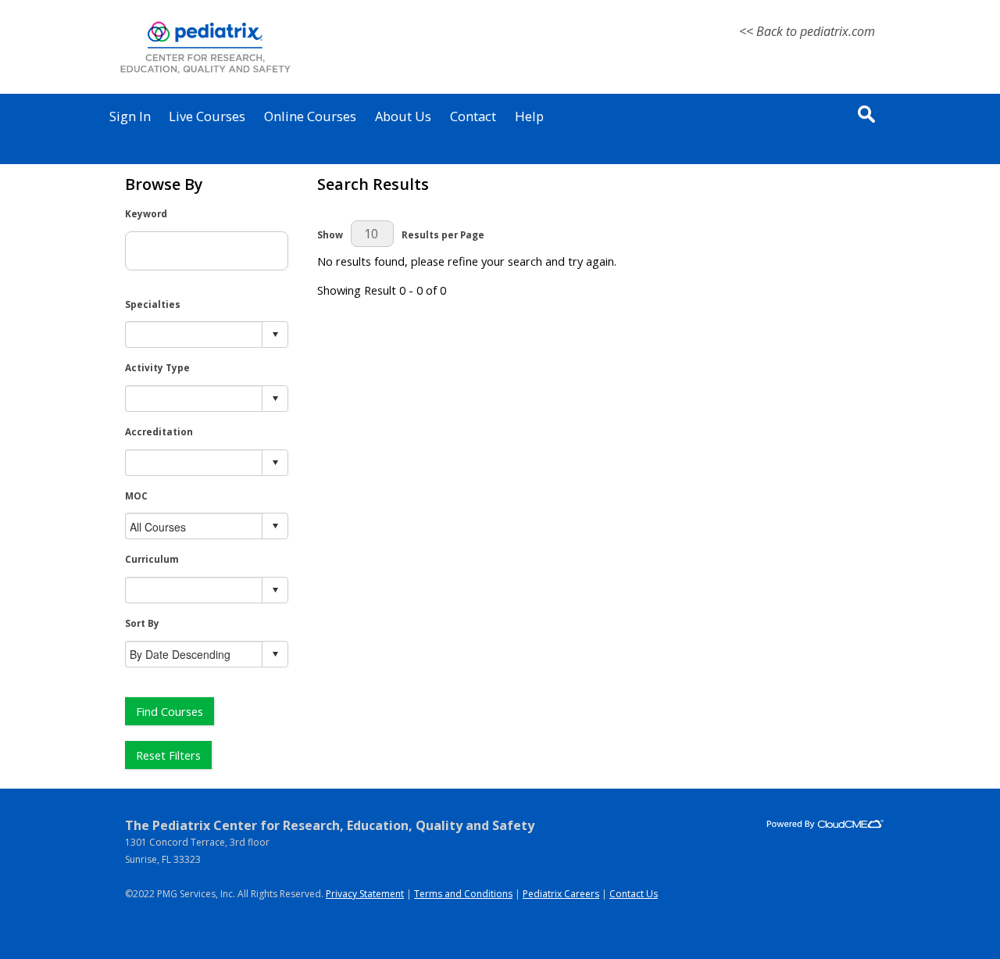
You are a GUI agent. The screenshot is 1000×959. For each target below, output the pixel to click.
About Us (403, 116)
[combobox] (194, 335)
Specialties (152, 304)
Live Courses (207, 116)
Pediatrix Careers (561, 893)
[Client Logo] (205, 73)
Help (529, 116)
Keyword (146, 213)
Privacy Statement (365, 893)
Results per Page (443, 234)
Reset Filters (168, 755)
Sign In (130, 116)
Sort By (142, 623)
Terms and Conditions (463, 893)
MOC (136, 495)
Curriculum (152, 559)
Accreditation (159, 431)
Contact (473, 116)
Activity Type (157, 367)
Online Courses (310, 116)
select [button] (275, 334)
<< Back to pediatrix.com (807, 31)
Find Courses (169, 711)
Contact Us (633, 893)
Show (330, 234)
